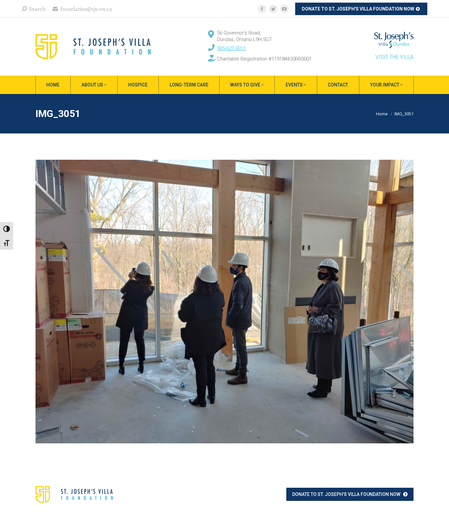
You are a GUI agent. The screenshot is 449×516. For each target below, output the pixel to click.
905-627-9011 (231, 48)
